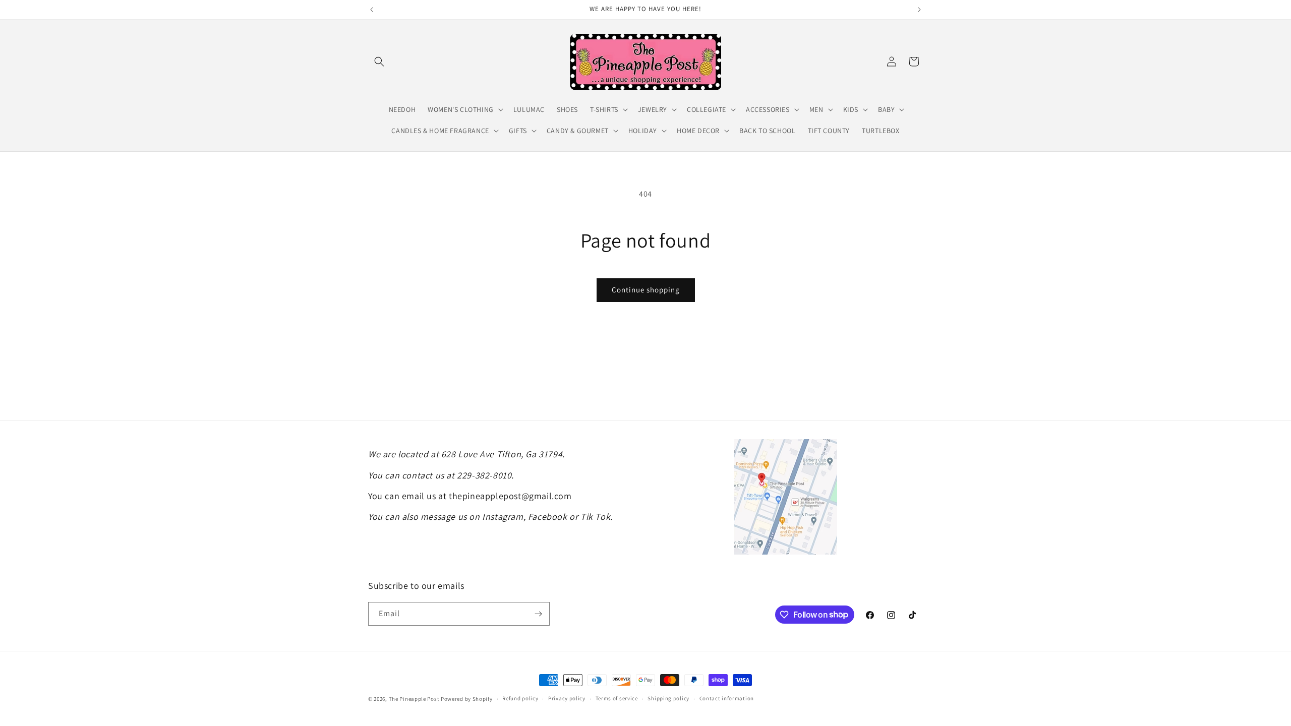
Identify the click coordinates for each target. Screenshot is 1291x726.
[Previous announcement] (372, 9)
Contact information (726, 698)
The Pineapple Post (414, 698)
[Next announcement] (919, 9)
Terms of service (617, 698)
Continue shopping (646, 289)
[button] (379, 61)
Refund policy (520, 698)
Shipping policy (668, 698)
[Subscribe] (538, 614)
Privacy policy (566, 698)
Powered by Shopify (467, 698)
